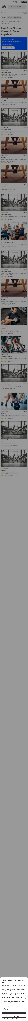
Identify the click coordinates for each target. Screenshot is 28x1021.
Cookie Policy (14, 1018)
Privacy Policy (6, 1009)
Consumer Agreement (13, 1008)
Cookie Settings (14, 1016)
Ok (14, 1013)
